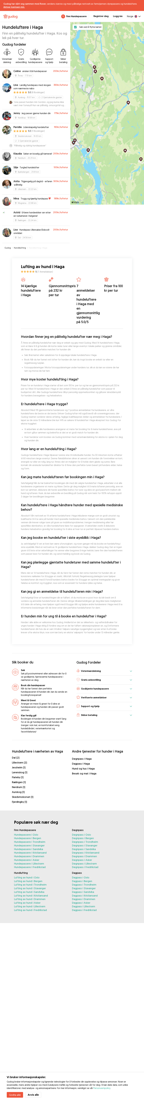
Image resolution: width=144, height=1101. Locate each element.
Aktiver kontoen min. (14, 7)
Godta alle (15, 1094)
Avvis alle (33, 1094)
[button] (104, 671)
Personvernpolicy (101, 1088)
